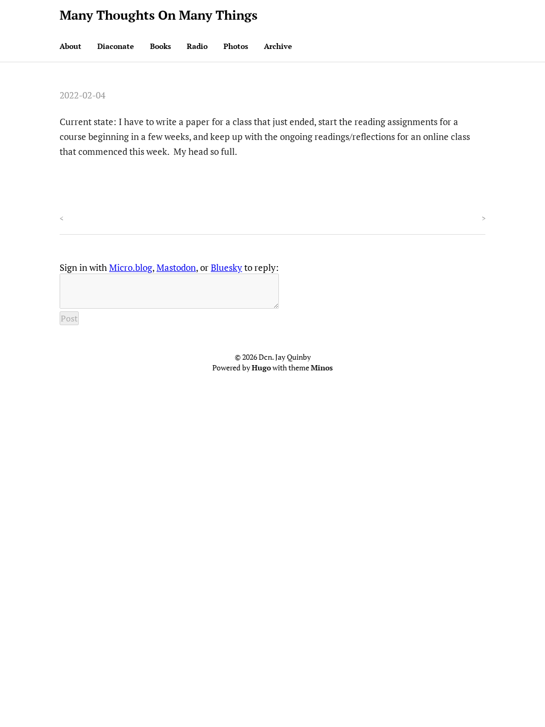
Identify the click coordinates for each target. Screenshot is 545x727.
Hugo (261, 367)
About (70, 46)
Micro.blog (130, 267)
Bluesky (226, 267)
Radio (197, 46)
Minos (322, 367)
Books (160, 46)
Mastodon (176, 267)
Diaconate (115, 46)
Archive (278, 46)
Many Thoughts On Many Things (159, 14)
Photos (236, 46)
